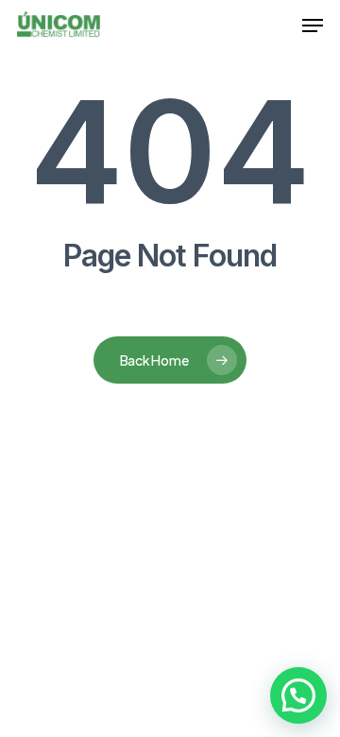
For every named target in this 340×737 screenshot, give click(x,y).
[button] (312, 25)
